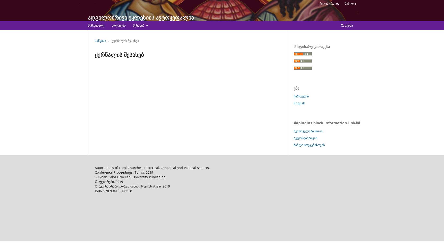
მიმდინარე (96, 25)
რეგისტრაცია (329, 3)
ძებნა (348, 25)
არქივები (119, 25)
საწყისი (100, 41)
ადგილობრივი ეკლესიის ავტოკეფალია (141, 17)
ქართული (301, 96)
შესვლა (350, 3)
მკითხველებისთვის (308, 131)
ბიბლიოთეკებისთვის (309, 145)
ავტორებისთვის (305, 138)
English (299, 103)
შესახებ (139, 25)
